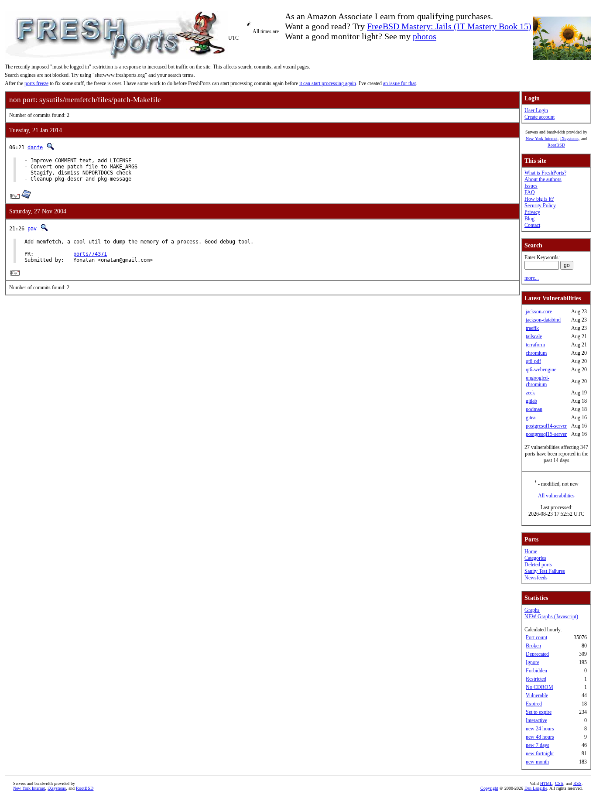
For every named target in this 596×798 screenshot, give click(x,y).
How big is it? (539, 199)
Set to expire (538, 712)
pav (32, 229)
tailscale (534, 336)
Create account (539, 117)
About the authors (543, 179)
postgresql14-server (546, 426)
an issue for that (399, 83)
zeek (530, 393)
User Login (536, 110)
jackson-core (539, 311)
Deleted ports (538, 565)
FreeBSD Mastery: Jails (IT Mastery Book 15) (449, 26)
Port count (536, 637)
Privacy (532, 212)
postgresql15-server (546, 434)
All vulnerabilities (556, 496)
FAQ (529, 192)
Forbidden (536, 671)
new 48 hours (540, 737)
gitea (530, 417)
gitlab (531, 401)
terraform (535, 345)
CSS (559, 783)
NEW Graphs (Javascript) (551, 616)
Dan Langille (535, 788)
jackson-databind (543, 320)
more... (531, 278)
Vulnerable (537, 695)
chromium (536, 353)
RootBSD (556, 145)
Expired (534, 704)
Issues (531, 186)
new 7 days (537, 745)
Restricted (536, 679)
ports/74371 (90, 254)
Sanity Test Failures (544, 571)
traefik (532, 328)
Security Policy (540, 205)
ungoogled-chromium (537, 381)
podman (534, 409)
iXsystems (569, 138)
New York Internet (542, 138)
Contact (532, 225)
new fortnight (540, 753)
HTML (546, 783)
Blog (529, 219)
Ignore (532, 662)
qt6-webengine (541, 369)
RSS (577, 783)
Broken (533, 646)
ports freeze (36, 83)
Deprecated (537, 654)
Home (530, 551)
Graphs (532, 610)
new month (537, 762)
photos (424, 36)
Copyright (489, 788)
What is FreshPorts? (545, 173)
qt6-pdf (533, 361)
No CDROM (539, 687)
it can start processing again (327, 83)
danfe (35, 147)
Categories (535, 558)
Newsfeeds (536, 578)
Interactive (536, 720)
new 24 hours (540, 729)
